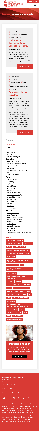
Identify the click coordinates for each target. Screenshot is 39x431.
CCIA (20, 243)
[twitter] (4, 398)
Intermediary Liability (14, 195)
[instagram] (19, 398)
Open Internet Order (20, 298)
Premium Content (13, 208)
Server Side (11, 230)
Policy (8, 177)
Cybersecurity (14, 34)
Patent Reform (12, 201)
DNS (8, 257)
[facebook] (9, 398)
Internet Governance (14, 197)
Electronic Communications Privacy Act (17, 260)
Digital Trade (11, 186)
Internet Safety (12, 199)
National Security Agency (16, 294)
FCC (22, 265)
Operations (10, 159)
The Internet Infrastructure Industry (18, 86)
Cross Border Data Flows (15, 217)
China (9, 247)
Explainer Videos (13, 152)
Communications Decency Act (18, 250)
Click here (19, 356)
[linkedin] (14, 398)
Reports (9, 210)
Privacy (13, 37)
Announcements (13, 213)
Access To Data (15, 32)
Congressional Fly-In (14, 161)
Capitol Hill (11, 243)
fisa (8, 273)
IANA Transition (24, 284)
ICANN (9, 288)
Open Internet (12, 166)
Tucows (10, 312)
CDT (30, 243)
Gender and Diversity (14, 222)
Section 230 (11, 301)
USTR (25, 312)
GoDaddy (10, 281)
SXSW (15, 309)
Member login (33, 1)
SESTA (9, 309)
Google (18, 281)
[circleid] (28, 398)
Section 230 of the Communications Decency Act (18, 305)
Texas (22, 309)
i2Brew (9, 154)
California (11, 240)
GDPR (14, 273)
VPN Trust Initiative (13, 175)
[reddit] (24, 398)
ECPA (14, 257)
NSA (30, 294)
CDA (25, 243)
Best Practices (12, 215)
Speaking (10, 168)
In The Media (11, 224)
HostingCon (11, 284)
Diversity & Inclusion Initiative (17, 164)
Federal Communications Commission (16, 269)
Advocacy (10, 182)
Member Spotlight (15, 82)
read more (25, 66)
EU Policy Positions (13, 193)
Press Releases (12, 228)
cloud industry (19, 247)
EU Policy (10, 190)
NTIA (8, 298)
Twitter (18, 312)
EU (8, 265)
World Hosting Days (14, 319)
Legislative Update (13, 226)
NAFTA (28, 291)
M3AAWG (10, 291)
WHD (8, 316)
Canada (20, 240)
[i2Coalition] (13, 4)
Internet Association (21, 288)
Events (8, 148)
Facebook (14, 265)
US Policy (19, 37)
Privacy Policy (6, 393)
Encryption (24, 34)
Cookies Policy (17, 393)
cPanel (27, 253)
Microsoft (19, 291)
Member (9, 150)
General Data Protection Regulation (16, 277)
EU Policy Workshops (14, 219)
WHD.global (17, 316)
